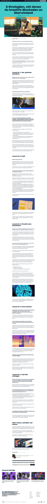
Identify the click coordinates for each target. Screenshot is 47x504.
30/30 (20, 300)
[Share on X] (21, 38)
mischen (17, 188)
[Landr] (3, 502)
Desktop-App (31, 497)
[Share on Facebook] (20, 38)
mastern (20, 188)
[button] (9, 0)
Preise (30, 498)
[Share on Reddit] (24, 38)
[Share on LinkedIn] (23, 38)
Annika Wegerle (20, 15)
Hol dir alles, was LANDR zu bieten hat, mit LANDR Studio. (22, 449)
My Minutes (24, 300)
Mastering (31, 492)
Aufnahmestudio (14, 82)
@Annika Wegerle (19, 457)
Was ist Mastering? (38, 492)
